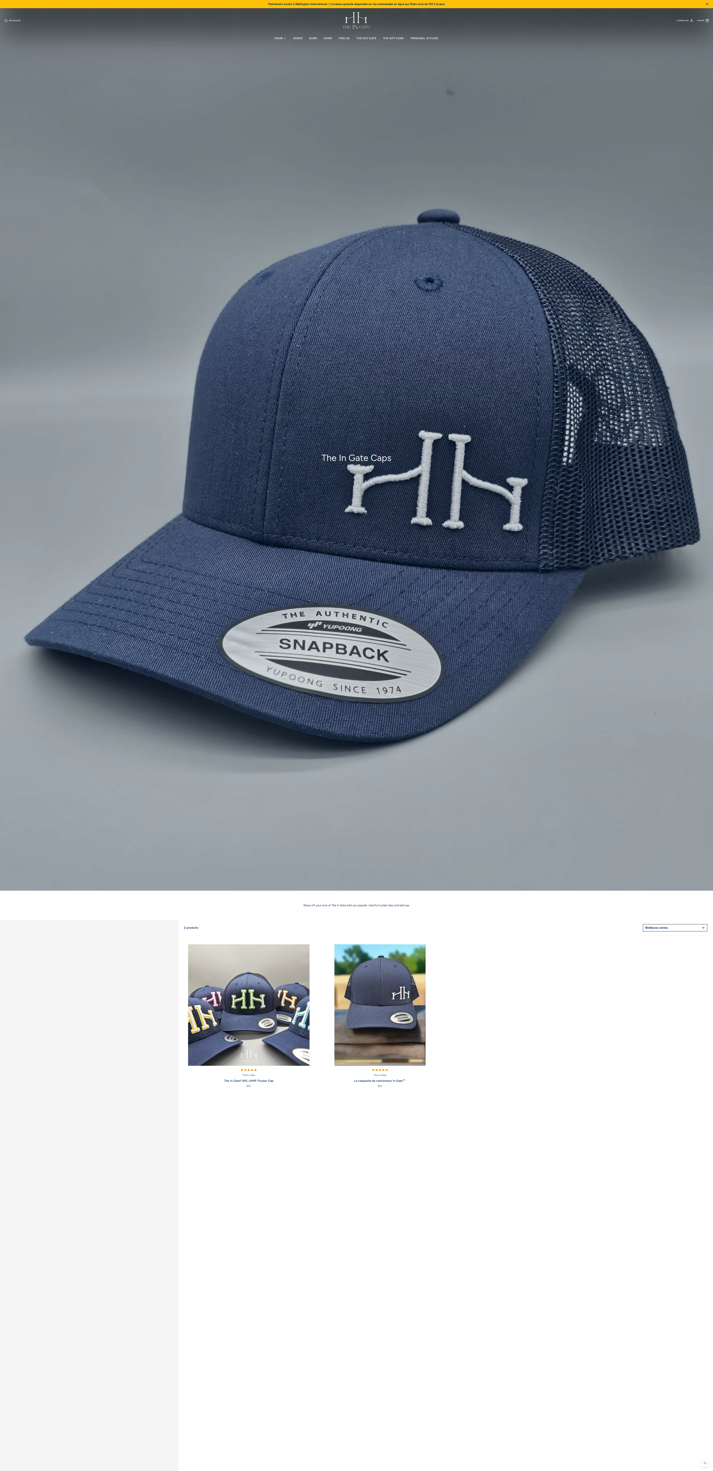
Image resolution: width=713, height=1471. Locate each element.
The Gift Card (393, 38)
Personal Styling (424, 38)
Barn (313, 38)
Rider (279, 38)
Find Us (344, 38)
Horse (298, 38)
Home (328, 38)
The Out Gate (366, 38)
